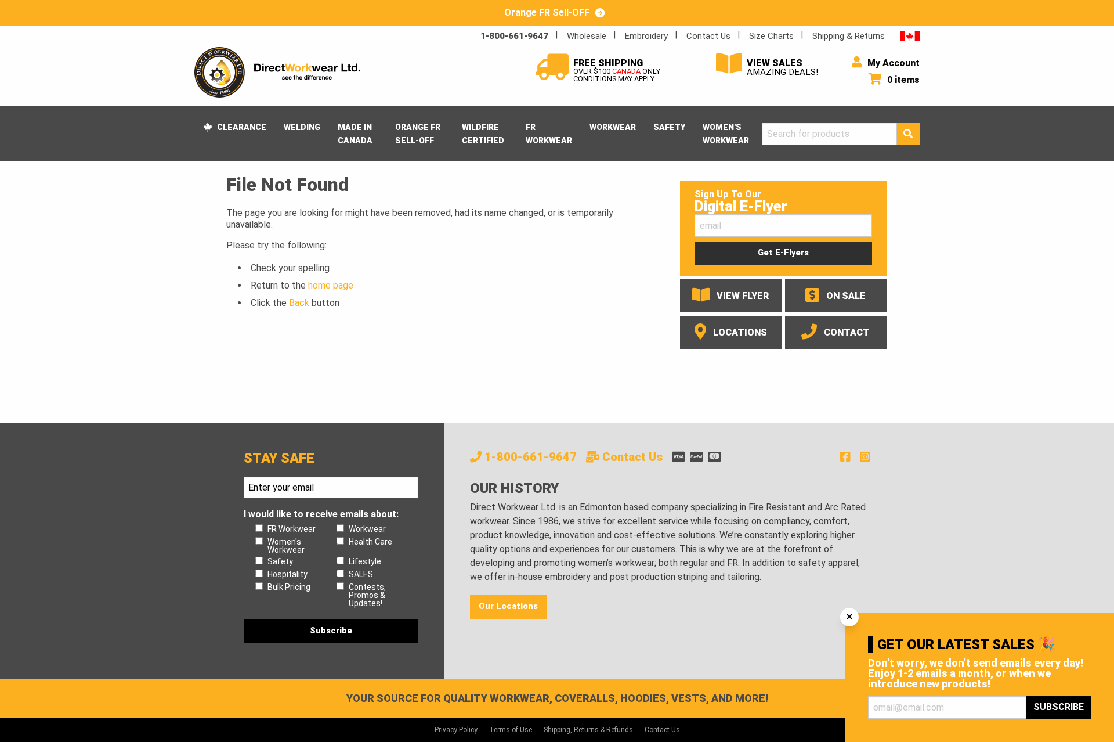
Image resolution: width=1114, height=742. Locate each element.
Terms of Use (510, 730)
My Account (892, 63)
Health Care (370, 542)
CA (910, 35)
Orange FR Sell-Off (417, 134)
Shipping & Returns (848, 36)
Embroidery (646, 36)
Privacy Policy (456, 730)
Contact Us (708, 36)
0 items (902, 79)
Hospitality (287, 574)
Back (299, 302)
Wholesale (586, 36)
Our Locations (508, 606)
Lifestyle (365, 561)
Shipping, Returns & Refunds (588, 730)
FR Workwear (549, 134)
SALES (361, 574)
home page (330, 285)
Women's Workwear (726, 134)
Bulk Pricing (288, 587)
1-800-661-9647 (514, 36)
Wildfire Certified (483, 134)
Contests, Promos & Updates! (367, 595)
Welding (302, 127)
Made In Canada (355, 134)
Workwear (612, 127)
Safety (669, 127)
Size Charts (771, 36)
